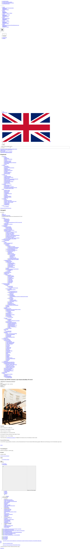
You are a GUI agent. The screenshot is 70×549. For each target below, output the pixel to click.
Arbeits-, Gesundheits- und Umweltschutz (10, 501)
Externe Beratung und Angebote (13, 248)
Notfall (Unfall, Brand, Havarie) (9, 500)
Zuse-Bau (7, 360)
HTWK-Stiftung (6, 527)
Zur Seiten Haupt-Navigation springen (8, 2)
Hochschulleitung (6, 284)
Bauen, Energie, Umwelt (10, 365)
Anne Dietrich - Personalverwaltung (11, 231)
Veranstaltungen (6, 221)
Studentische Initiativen (7, 196)
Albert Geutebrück (11, 275)
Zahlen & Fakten (6, 273)
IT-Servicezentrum (9, 316)
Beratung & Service (7, 173)
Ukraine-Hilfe (6, 223)
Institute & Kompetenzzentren (8, 177)
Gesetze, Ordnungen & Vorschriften (11, 333)
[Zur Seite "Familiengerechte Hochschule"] (8, 529)
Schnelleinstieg (4, 37)
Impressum (4, 544)
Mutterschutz (10, 252)
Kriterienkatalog (10, 266)
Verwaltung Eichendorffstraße (10, 358)
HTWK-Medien (6, 163)
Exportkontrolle (10, 286)
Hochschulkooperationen (8, 200)
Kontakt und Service (7, 183)
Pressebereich (6, 506)
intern (3, 205)
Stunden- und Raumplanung (12, 326)
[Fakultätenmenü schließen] (2, 29)
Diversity (7, 244)
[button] (4, 34)
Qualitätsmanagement (7, 260)
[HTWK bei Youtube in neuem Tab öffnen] (4, 539)
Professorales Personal (7, 226)
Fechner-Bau (8, 345)
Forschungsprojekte (7, 180)
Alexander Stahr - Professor (10, 233)
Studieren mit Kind (11, 253)
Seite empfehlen (4, 464)
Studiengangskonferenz (11, 265)
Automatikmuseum (9, 341)
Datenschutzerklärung (7, 375)
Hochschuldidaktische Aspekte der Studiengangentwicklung (19, 296)
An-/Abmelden (6, 206)
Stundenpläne (6, 503)
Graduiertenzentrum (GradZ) (8, 525)
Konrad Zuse (10, 282)
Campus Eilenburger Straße (10, 342)
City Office (7, 344)
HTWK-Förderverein (7, 526)
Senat (5, 330)
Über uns (3, 241)
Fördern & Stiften (6, 185)
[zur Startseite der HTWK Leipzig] (6, 151)
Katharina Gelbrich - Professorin (11, 236)
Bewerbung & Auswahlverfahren (9, 167)
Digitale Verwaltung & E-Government (13, 320)
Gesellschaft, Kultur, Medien (10, 366)
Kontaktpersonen (6, 204)
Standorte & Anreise (7, 504)
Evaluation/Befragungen (11, 263)
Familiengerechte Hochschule (10, 250)
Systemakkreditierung (9, 269)
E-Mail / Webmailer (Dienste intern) (9, 505)
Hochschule (4, 156)
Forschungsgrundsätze (7, 176)
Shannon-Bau (8, 355)
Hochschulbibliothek (9, 350)
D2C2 (9, 290)
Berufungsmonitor (9, 227)
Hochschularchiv (8, 311)
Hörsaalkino (6, 195)
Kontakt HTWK (4, 112)
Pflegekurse (11, 256)
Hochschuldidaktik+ (11, 294)
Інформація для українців (8, 224)
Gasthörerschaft (6, 240)
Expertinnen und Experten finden (9, 363)
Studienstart (6, 168)
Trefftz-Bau (8, 356)
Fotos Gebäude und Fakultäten (8, 370)
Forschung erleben (7, 182)
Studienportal (6, 522)
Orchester (5, 194)
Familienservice (10, 251)
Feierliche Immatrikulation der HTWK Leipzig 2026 (14, 222)
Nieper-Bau (8, 354)
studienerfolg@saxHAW (11, 304)
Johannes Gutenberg (11, 276)
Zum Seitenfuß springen (6, 3)
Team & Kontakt (10, 317)
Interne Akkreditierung (11, 267)
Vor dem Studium (6, 166)
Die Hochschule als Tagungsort (9, 186)
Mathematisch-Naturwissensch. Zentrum (10, 511)
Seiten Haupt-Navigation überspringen (6, 152)
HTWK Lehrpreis (10, 298)
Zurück (1, 445)
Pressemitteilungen (7, 219)
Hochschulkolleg (8, 315)
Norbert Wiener (10, 281)
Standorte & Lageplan (7, 161)
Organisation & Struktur (7, 160)
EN (50, 141)
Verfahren (9, 270)
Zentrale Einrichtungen (7, 308)
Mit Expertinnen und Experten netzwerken (10, 187)
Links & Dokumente (13, 257)
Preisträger (11, 299)
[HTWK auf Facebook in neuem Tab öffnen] (5, 538)
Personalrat (6, 332)
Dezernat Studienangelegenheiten (11, 322)
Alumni (5, 524)
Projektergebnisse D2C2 (13, 291)
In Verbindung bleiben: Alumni (9, 188)
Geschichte (6, 274)
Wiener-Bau (8, 359)
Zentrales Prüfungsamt (11, 325)
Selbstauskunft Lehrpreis (13, 300)
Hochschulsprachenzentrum (10, 314)
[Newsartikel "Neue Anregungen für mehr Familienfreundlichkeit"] (13, 530)
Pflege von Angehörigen (11, 254)
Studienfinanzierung (7, 169)
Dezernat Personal (9, 321)
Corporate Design (7, 371)
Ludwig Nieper (10, 280)
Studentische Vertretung (7, 331)
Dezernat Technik (8, 328)
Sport (5, 512)
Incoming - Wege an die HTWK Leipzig (10, 201)
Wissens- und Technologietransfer (9, 179)
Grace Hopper (10, 277)
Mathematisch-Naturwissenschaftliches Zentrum (13, 309)
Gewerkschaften (8, 336)
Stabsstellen (8, 306)
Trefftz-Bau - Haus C (9, 357)
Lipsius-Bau (8, 351)
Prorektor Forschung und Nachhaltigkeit (12, 305)
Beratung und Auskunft (11, 246)
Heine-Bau (7, 349)
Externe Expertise (10, 264)
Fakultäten (3, 38)
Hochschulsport (6, 191)
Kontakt (5, 164)
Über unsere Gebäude (7, 340)
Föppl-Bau (7, 346)
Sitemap (19, 544)
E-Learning (6, 518)
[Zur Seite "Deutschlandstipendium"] (7, 531)
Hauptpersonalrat (8, 335)
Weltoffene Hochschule (7, 272)
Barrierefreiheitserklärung (8, 376)
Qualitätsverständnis (9, 261)
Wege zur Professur (9, 228)
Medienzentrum (8, 352)
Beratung (11, 297)
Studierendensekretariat (11, 324)
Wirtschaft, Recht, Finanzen (10, 367)
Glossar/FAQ (8, 271)
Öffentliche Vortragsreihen (8, 159)
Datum (1, 383)
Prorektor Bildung (9, 288)
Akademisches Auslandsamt (10, 310)
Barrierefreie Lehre (11, 303)
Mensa (7, 353)
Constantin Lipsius (11, 278)
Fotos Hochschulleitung (7, 369)
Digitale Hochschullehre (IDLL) (9, 519)
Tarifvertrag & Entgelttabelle (10, 334)
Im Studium (6, 171)
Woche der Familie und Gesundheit (13, 259)
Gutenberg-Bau (8, 348)
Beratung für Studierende (8, 517)
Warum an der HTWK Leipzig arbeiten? (10, 238)
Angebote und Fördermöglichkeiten (13, 247)
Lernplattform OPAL (7, 521)
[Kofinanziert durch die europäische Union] (8, 543)
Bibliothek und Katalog (7, 509)
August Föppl (10, 279)
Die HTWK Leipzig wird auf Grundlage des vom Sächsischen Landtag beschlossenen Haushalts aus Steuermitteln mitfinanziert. (22, 540)
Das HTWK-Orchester (5, 459)
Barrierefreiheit (15, 544)
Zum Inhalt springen (5, 1)
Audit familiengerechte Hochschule (13, 258)
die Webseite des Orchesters (11, 437)
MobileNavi (2, 548)
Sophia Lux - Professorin (10, 232)
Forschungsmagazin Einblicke (8, 181)
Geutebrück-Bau (8, 347)
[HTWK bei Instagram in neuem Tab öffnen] (5, 536)
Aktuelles (5, 157)
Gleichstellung (8, 245)
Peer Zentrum (10, 302)
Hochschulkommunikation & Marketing (10, 162)
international (4, 198)
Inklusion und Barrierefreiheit (10, 249)
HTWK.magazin (6, 220)
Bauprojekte (6, 361)
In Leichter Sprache (9, 377)
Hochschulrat (6, 329)
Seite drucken (4, 463)
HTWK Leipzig (2, 150)
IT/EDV (9, 327)
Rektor (7, 285)
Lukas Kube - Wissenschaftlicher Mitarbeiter (12, 235)
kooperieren (4, 184)
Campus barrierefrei (7, 339)
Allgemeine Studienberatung (12, 323)
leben (3, 189)
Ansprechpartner (12, 255)
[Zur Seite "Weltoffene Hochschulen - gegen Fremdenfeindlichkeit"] (12, 532)
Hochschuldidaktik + (7, 520)
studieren (3, 165)
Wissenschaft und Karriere (8, 229)
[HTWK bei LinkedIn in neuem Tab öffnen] (5, 537)
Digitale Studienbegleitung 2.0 (12, 292)
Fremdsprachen (6, 192)
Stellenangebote (6, 158)
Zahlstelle (9, 319)
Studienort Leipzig (7, 190)
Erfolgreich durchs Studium (8, 170)
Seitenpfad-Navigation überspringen (5, 208)
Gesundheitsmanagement (8, 193)
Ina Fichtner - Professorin (10, 234)
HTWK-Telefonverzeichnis (8, 374)
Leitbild (5, 242)
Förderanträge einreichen (11, 289)
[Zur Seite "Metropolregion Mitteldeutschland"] (9, 533)
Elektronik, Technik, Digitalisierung (11, 364)
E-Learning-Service (11, 301)
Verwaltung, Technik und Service (9, 230)
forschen (3, 174)
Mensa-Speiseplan (7, 502)
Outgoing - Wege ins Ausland (8, 202)
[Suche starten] (10, 147)
